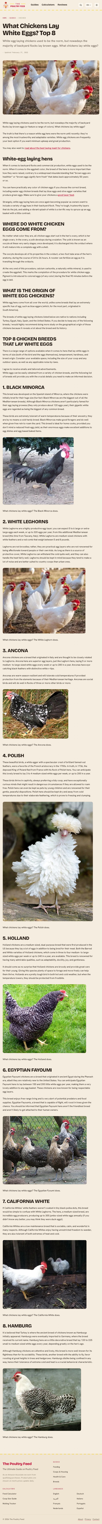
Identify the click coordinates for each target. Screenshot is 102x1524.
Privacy (88, 1519)
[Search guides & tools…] (80, 5)
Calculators (48, 4)
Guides (35, 4)
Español (80, 1508)
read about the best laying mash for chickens (47, 148)
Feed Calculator (9, 1494)
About (80, 1519)
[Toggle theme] (96, 5)
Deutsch (80, 1494)
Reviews (62, 4)
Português (81, 1503)
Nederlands (58, 1508)
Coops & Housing (60, 1472)
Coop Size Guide (10, 1498)
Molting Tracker (9, 1503)
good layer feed (66, 195)
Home (5, 18)
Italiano (80, 1498)
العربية (55, 1498)
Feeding (56, 1467)
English (56, 1494)
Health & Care (59, 1476)
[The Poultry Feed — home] (14, 5)
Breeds (56, 1481)
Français (56, 1503)
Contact (96, 1519)
